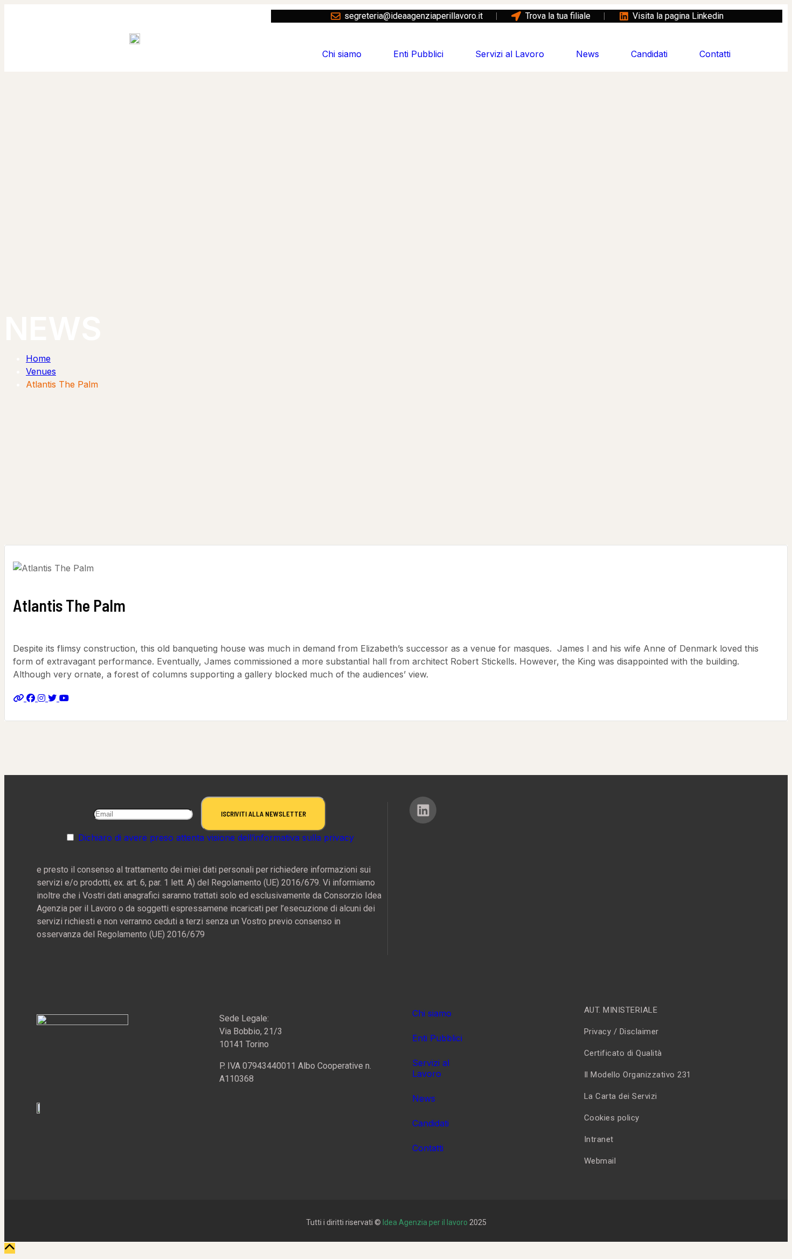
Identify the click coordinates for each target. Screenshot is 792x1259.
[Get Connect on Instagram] (43, 698)
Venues (41, 371)
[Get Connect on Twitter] (53, 698)
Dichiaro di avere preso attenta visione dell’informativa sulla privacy (216, 837)
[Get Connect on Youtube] (64, 698)
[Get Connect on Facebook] (32, 698)
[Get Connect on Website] (19, 698)
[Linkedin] (422, 810)
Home (38, 358)
